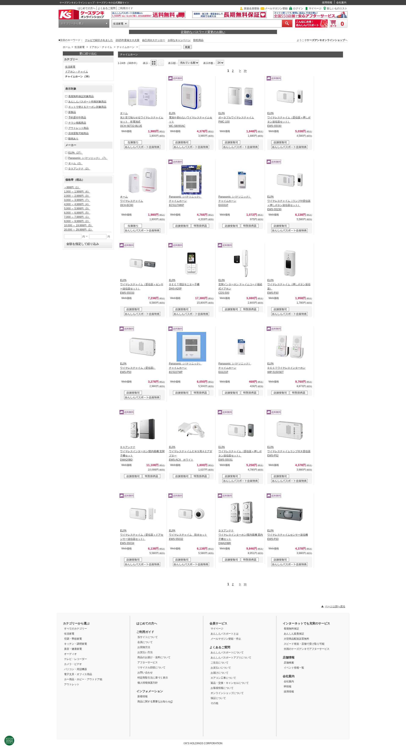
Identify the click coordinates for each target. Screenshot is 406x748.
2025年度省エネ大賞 (127, 40)
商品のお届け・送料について (153, 657)
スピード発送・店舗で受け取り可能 (304, 643)
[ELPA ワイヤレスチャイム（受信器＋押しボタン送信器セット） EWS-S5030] (289, 96)
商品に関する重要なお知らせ (153, 701)
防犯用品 (198, 40)
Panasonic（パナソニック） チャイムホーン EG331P (234, 201)
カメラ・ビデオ (73, 664)
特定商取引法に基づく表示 (152, 677)
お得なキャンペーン (179, 40)
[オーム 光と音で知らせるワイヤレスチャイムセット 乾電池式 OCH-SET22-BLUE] (142, 96)
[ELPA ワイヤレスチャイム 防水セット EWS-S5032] (191, 513)
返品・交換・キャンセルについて (230, 682)
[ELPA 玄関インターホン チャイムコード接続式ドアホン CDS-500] (241, 263)
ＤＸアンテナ (79, 168)
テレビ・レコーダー (75, 659)
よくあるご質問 (106, 8)
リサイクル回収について (151, 667)
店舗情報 (289, 657)
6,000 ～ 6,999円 (77, 212)
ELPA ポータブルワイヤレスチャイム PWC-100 (236, 117)
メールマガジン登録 (276, 8)
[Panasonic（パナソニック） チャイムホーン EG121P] (241, 347)
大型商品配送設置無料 (296, 638)
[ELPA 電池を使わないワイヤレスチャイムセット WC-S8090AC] (191, 96)
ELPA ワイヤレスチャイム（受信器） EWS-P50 (138, 368)
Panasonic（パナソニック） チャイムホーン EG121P (234, 368)
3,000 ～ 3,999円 (77, 200)
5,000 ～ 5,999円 (77, 208)
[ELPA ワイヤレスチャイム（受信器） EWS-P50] (142, 347)
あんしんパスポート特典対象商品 (87, 101)
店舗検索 (289, 662)
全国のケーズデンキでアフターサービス (306, 648)
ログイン (298, 8)
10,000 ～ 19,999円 (78, 225)
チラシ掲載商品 (77, 122)
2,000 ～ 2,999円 (77, 195)
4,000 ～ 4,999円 (77, 204)
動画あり (73, 138)
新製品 (72, 112)
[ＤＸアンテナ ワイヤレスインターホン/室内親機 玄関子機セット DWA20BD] (142, 430)
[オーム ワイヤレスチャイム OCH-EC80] (142, 180)
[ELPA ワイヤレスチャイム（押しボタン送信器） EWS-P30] (289, 263)
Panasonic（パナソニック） (87, 158)
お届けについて (219, 672)
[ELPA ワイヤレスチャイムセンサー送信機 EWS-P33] (289, 513)
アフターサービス (147, 662)
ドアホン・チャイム (100, 47)
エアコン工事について (223, 677)
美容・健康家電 (73, 648)
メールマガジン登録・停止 (226, 638)
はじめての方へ (86, 8)
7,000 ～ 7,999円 (77, 217)
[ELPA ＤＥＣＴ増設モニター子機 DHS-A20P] (191, 263)
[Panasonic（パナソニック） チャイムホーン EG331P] (241, 180)
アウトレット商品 (78, 128)
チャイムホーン (125, 47)
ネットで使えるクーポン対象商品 (87, 106)
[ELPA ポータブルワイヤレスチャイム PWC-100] (241, 96)
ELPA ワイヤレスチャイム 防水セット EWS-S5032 (188, 535)
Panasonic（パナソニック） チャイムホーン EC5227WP (185, 368)
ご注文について (219, 662)
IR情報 (287, 686)
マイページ (315, 8)
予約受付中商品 (77, 117)
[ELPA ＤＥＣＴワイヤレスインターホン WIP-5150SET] (289, 347)
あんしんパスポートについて (227, 652)
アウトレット (71, 684)
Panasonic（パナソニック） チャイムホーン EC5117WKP (185, 201)
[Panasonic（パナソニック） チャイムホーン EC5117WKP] (191, 180)
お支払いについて (221, 667)
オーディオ (70, 653)
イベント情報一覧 (294, 667)
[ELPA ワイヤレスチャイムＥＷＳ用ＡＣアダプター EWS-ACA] (191, 430)
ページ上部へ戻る (335, 606)
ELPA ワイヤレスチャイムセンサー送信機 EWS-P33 (287, 535)
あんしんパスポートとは (225, 633)
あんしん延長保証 (294, 633)
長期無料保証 (291, 628)
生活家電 (118, 23)
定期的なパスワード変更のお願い (203, 32)
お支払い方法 (145, 652)
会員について (145, 642)
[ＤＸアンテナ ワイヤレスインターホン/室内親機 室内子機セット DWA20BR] (241, 513)
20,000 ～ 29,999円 (78, 229)
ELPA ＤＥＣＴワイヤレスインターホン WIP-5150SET (286, 368)
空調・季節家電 (73, 638)
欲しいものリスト (337, 8)
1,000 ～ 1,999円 (77, 191)
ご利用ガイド (125, 8)
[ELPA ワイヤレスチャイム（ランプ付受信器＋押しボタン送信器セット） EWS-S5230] (289, 180)
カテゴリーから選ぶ (72, 23)
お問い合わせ (145, 672)
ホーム (66, 47)
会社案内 (341, 2)
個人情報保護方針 (147, 682)
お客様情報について (222, 688)
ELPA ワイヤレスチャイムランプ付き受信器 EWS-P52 (288, 451)
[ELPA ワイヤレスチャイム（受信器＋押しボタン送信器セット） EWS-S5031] (241, 430)
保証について (218, 698)
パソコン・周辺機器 (75, 669)
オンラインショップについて (227, 693)
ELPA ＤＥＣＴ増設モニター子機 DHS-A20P (184, 284)
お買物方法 (143, 647)
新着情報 (142, 696)
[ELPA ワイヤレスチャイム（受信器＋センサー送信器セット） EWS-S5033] (142, 263)
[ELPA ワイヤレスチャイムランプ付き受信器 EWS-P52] (289, 430)
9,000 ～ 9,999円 (77, 221)
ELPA (75, 152)
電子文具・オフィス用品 (78, 674)
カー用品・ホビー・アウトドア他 (83, 679)
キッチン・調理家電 (75, 643)
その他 (214, 703)
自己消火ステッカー (153, 40)
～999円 (72, 187)
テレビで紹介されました (99, 40)
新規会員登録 (251, 8)
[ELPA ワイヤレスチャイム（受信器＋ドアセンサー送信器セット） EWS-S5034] (142, 513)
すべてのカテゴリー (75, 628)
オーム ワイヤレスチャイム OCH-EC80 (131, 201)
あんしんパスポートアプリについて (231, 657)
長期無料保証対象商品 (81, 96)
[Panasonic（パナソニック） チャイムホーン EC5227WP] (191, 347)
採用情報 (327, 2)
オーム (75, 163)
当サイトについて (147, 637)
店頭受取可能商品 (78, 133)
